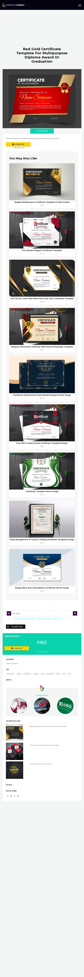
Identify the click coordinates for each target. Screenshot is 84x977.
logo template (29, 618)
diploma (36, 674)
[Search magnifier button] (75, 613)
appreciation (10, 674)
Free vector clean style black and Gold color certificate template (42, 299)
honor (58, 674)
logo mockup (18, 618)
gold (42, 674)
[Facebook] (7, 796)
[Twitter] (11, 796)
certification (27, 674)
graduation (50, 674)
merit (64, 674)
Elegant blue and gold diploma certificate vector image (42, 588)
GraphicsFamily (42, 695)
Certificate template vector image (42, 491)
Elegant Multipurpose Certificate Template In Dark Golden (42, 202)
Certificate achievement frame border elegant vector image (42, 395)
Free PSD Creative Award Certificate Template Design (42, 443)
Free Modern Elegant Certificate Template (42, 250)
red (70, 674)
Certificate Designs (12, 663)
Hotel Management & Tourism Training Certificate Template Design (42, 540)
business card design (42, 618)
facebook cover (57, 618)
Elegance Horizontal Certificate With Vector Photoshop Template (42, 347)
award (19, 674)
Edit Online (43, 131)
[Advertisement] (42, 30)
